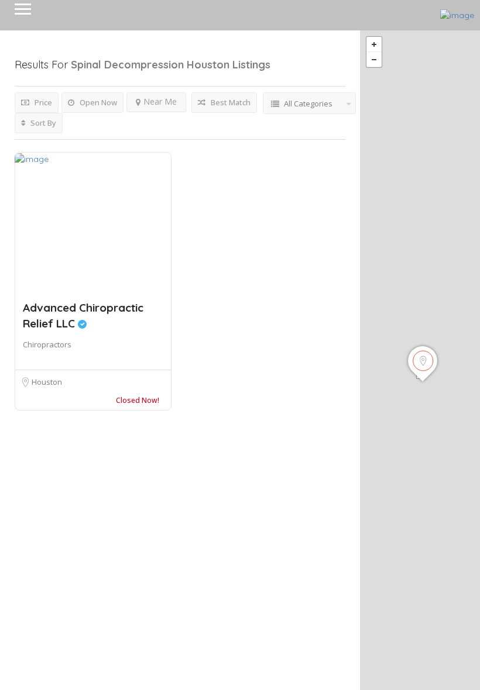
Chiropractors (47, 344)
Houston (47, 382)
